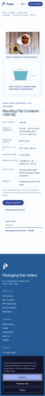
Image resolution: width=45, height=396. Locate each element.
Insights (5, 340)
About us (6, 336)
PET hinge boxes (9, 303)
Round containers (9, 307)
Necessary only (22, 384)
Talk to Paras (35, 4)
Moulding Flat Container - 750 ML (20, 230)
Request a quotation (13, 203)
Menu (23, 4)
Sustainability (7, 332)
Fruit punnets (7, 296)
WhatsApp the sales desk (15, 210)
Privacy (22, 390)
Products (12, 12)
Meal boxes (7, 311)
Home (4, 12)
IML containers (8, 300)
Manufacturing (8, 324)
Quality (5, 328)
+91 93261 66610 (9, 352)
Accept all (22, 377)
